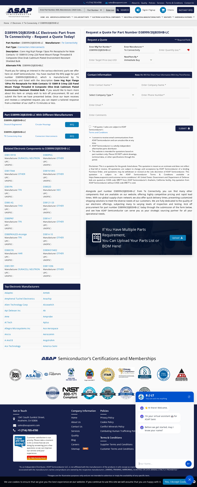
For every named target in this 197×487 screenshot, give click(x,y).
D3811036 (48, 266)
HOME (42, 17)
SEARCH (124, 9)
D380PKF (9, 218)
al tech (8, 322)
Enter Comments (96, 111)
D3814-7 (47, 218)
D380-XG (9, 202)
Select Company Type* (98, 91)
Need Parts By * (131, 56)
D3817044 (10, 170)
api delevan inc (13, 310)
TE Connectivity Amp (13, 136)
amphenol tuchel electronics (20, 298)
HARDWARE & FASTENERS (183, 17)
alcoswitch (48, 304)
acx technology (12, 346)
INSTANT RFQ (186, 10)
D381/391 (9, 266)
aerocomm (48, 334)
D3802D (47, 186)
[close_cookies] (194, 481)
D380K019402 (50, 250)
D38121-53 (48, 202)
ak (44, 310)
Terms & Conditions (174, 3)
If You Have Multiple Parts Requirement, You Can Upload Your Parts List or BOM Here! (130, 238)
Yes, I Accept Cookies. (177, 481)
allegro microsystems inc (17, 328)
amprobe (48, 316)
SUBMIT (183, 128)
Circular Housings (43, 124)
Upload (176, 237)
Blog (73, 439)
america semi (50, 346)
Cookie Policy (107, 422)
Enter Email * (94, 101)
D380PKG (47, 154)
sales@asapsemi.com (29, 425)
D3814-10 (48, 234)
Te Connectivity (30, 23)
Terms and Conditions (98, 132)
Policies (152, 3)
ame (7, 316)
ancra (8, 334)
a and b (9, 340)
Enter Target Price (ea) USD (100, 56)
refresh (189, 397)
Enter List (110, 10)
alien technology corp (16, 304)
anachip (47, 298)
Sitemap (77, 448)
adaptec (9, 292)
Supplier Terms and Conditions (116, 444)
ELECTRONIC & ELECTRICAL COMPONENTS (106, 17)
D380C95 (9, 250)
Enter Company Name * (151, 81)
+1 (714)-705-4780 (28, 430)
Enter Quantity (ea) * (167, 46)
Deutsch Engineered (13, 124)
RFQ (72, 124)
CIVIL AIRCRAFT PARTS (81, 17)
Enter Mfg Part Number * (100, 46)
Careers (75, 444)
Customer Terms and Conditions (117, 448)
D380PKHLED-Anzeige (16, 234)
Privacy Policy (107, 417)
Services (160, 3)
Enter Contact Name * (98, 81)
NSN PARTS (167, 17)
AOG (47, 17)
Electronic (17, 23)
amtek (46, 292)
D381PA (8, 186)
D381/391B (10, 154)
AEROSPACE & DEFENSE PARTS (60, 17)
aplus (46, 322)
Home (7, 23)
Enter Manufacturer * (134, 46)
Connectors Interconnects (46, 136)
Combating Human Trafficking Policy (119, 431)
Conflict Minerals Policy (112, 426)
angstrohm (48, 340)
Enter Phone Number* (151, 91)
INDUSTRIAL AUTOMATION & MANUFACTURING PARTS (142, 17)
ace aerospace (50, 328)
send (188, 463)
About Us (136, 3)
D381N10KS (49, 170)
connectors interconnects (31, 47)
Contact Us (189, 3)
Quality (144, 3)
